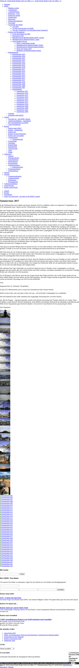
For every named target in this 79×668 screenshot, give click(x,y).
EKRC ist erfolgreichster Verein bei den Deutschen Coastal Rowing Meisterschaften (31, 635)
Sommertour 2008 (22, 108)
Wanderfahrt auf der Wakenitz (14, 637)
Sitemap (6, 172)
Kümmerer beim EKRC (16, 115)
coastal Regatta (9, 185)
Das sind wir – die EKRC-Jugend (19, 119)
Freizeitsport (8, 194)
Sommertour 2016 (22, 93)
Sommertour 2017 (22, 91)
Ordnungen (8, 154)
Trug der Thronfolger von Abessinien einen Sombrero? (30, 30)
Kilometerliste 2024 (18, 56)
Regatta (6, 193)
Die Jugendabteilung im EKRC (18, 123)
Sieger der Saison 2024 (23, 49)
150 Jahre (15, 26)
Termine (6, 174)
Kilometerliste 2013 (18, 76)
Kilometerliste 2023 (18, 58)
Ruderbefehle (12, 145)
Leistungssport (13, 137)
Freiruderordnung (14, 165)
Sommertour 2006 (22, 111)
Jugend (6, 117)
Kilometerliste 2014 (18, 75)
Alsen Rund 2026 (10, 633)
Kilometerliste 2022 (18, 60)
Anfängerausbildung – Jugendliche (19, 121)
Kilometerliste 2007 (18, 87)
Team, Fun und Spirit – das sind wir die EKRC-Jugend (22, 196)
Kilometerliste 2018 (18, 67)
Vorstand (11, 113)
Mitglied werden (13, 8)
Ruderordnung (13, 161)
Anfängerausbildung (10, 184)
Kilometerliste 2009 (18, 84)
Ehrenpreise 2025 (18, 36)
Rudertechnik (12, 147)
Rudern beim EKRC (15, 128)
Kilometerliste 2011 (18, 80)
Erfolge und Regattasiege (16, 32)
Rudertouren (12, 180)
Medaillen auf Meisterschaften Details (28, 50)
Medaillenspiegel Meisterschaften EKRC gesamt (28, 38)
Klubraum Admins (14, 15)
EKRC (6, 6)
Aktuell (6, 191)
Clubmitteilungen (13, 12)
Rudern (6, 126)
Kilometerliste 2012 (18, 78)
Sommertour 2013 (22, 99)
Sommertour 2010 (22, 104)
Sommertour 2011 (22, 102)
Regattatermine (13, 182)
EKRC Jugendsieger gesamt (25, 43)
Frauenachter (12, 141)
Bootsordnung (12, 163)
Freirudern (11, 143)
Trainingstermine (13, 178)
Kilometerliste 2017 (18, 69)
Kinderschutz (12, 17)
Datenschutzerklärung (15, 21)
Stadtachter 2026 (9, 640)
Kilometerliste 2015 (18, 73)
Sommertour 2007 (22, 110)
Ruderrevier (12, 132)
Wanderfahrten (17, 89)
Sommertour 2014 (22, 97)
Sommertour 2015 (22, 95)
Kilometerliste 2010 (18, 82)
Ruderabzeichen (17, 167)
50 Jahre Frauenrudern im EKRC (23, 28)
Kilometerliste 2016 (18, 71)
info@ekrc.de (67, 665)
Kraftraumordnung (14, 169)
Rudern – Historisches (15, 130)
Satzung (10, 156)
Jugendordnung (13, 160)
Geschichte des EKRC (15, 25)
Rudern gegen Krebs (11, 187)
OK (73, 663)
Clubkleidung (12, 10)
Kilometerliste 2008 (18, 86)
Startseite (7, 4)
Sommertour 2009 (22, 106)
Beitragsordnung (13, 158)
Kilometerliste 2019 (18, 65)
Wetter (10, 152)
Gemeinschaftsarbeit (14, 176)
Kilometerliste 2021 (18, 62)
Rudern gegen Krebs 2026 (12, 639)
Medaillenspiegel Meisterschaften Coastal (25, 39)
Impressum (11, 19)
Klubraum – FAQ (14, 13)
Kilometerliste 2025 (18, 54)
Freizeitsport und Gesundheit (41, 619)
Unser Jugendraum (14, 124)
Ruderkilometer (13, 52)
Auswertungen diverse (19, 41)
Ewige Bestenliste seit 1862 (21, 34)
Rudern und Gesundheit (16, 136)
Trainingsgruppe (17, 139)
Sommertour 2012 (22, 100)
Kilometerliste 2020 (18, 63)
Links (10, 150)
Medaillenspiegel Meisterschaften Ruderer (30, 47)
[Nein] (75, 663)
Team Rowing (12, 148)
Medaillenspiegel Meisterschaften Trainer (29, 45)
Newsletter (11, 23)
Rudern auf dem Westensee (17, 134)
